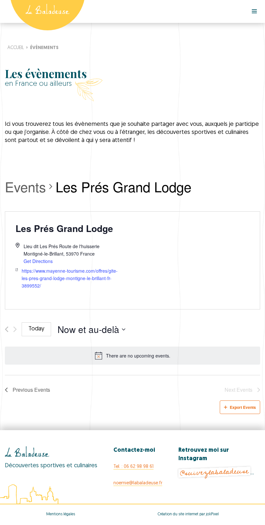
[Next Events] (15, 329)
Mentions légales (60, 514)
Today (36, 329)
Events (25, 186)
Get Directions (38, 261)
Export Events (243, 407)
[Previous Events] (6, 329)
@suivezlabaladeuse (214, 472)
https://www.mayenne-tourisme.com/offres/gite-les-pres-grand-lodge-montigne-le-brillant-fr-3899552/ (70, 278)
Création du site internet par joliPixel (188, 514)
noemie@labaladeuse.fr (137, 483)
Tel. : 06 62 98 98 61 (133, 466)
